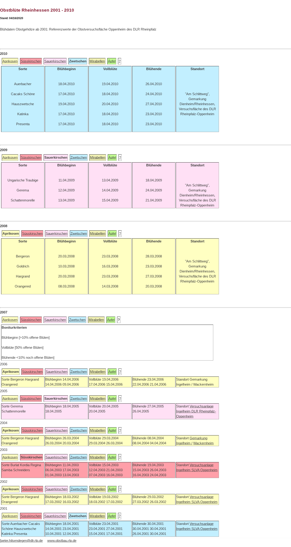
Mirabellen (97, 61)
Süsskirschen (31, 61)
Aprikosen (10, 61)
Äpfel (111, 61)
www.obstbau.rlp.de (61, 540)
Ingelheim (183, 411)
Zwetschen (78, 157)
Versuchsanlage (201, 406)
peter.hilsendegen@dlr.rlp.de (22, 540)
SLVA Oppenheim (204, 470)
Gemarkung (198, 438)
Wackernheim (203, 443)
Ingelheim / (184, 443)
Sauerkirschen (55, 61)
